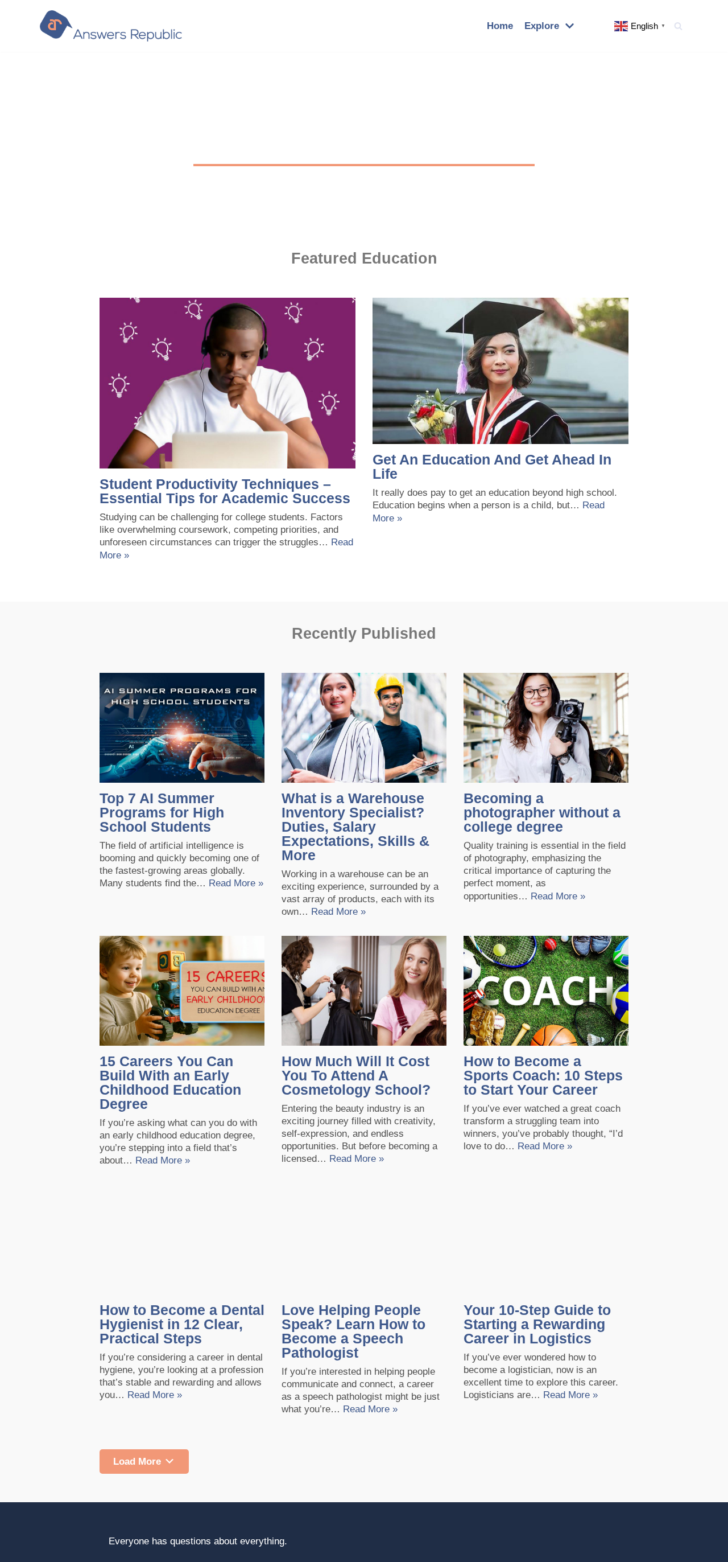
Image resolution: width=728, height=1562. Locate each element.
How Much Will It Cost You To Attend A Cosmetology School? (356, 1075)
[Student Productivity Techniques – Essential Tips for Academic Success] (227, 383)
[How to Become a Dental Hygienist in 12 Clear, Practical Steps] (182, 1239)
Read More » (236, 883)
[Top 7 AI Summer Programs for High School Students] (182, 728)
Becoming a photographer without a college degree (542, 812)
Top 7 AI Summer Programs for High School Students (162, 812)
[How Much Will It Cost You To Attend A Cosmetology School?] (364, 991)
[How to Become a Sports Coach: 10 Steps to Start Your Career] (546, 991)
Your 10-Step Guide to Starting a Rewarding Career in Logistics (537, 1324)
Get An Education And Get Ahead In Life (492, 466)
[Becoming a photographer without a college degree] (546, 728)
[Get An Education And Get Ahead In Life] (500, 371)
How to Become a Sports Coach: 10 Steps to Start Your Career (543, 1075)
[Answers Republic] (111, 26)
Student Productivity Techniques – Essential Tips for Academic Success (225, 491)
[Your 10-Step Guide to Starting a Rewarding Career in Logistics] (546, 1239)
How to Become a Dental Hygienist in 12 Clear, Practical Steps (182, 1324)
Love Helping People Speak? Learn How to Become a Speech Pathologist (353, 1331)
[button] (678, 26)
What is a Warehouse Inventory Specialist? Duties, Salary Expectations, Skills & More (355, 826)
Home (500, 25)
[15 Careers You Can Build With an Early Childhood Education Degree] (182, 991)
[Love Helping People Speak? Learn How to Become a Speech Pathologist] (364, 1239)
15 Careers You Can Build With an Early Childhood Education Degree (170, 1082)
